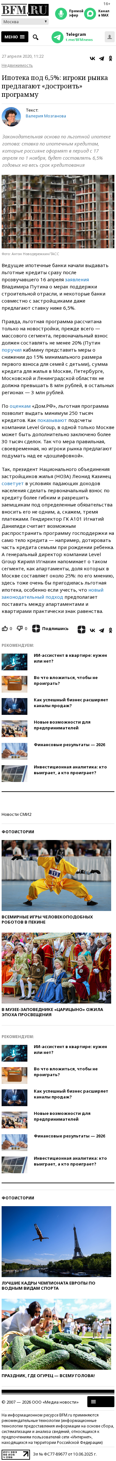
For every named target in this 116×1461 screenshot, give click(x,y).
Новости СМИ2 (16, 814)
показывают (52, 420)
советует (13, 483)
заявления (77, 279)
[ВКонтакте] (92, 58)
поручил (12, 349)
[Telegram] (101, 58)
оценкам (20, 406)
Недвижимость (17, 65)
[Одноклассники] (110, 58)
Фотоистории (18, 832)
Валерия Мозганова (46, 116)
